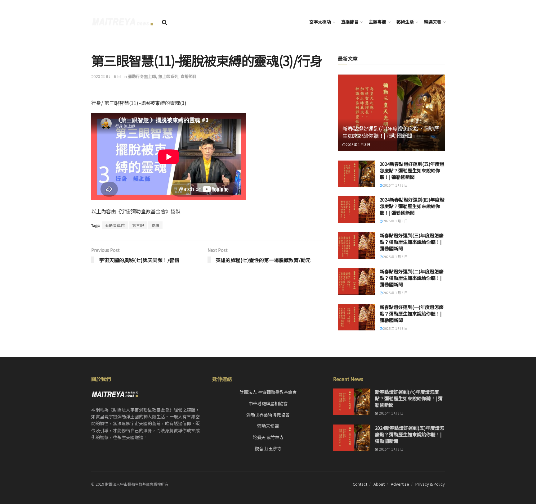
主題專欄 (377, 22)
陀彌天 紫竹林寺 (268, 437)
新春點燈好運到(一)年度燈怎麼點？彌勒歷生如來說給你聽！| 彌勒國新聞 (412, 313)
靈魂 (155, 225)
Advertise (400, 484)
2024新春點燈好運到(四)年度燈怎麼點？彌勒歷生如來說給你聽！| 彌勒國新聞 (412, 206)
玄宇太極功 (320, 22)
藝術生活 (405, 22)
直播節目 (350, 22)
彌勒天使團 (268, 426)
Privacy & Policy (430, 484)
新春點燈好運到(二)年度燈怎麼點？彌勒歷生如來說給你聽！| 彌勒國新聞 (412, 278)
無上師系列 (168, 76)
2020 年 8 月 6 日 (106, 76)
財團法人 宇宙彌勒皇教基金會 (268, 392)
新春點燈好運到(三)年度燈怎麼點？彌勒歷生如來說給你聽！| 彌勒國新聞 (412, 242)
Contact (360, 484)
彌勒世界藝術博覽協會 (268, 414)
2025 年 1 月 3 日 (357, 144)
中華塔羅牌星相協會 (268, 403)
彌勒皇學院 (115, 225)
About (379, 484)
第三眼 (138, 225)
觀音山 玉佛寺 (268, 448)
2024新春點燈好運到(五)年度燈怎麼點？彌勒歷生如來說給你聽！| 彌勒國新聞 (412, 170)
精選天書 (432, 22)
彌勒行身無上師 (142, 76)
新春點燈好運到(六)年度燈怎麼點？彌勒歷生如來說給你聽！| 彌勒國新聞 (390, 132)
